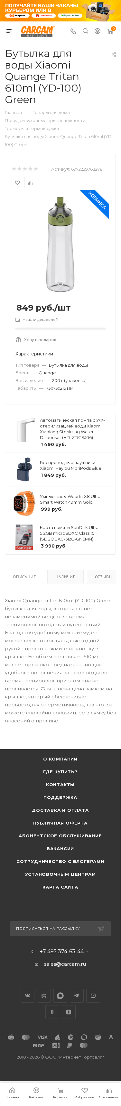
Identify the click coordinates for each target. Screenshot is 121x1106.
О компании (60, 758)
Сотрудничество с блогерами (60, 861)
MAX (60, 996)
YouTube (93, 996)
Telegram (77, 996)
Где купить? (60, 771)
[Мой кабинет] (97, 32)
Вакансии (60, 848)
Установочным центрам (60, 874)
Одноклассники (52, 1012)
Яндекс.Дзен (69, 1012)
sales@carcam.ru (65, 964)
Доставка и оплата (60, 810)
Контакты (60, 784)
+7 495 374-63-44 (62, 951)
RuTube (44, 996)
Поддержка (60, 797)
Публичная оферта (60, 822)
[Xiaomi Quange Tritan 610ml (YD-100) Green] (60, 244)
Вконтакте (27, 996)
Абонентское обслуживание (60, 835)
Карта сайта (60, 887)
